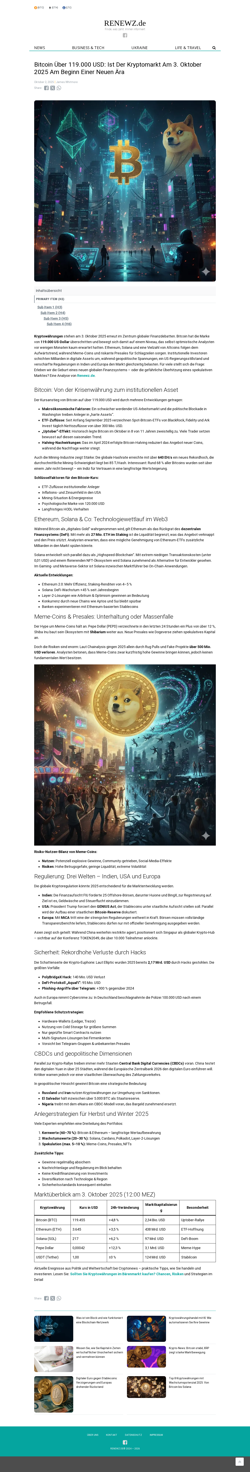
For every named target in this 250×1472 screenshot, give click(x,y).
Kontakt (111, 1435)
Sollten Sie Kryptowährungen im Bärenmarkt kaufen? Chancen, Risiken (127, 1274)
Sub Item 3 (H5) (56, 318)
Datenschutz (133, 1435)
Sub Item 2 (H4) (52, 313)
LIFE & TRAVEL (188, 47)
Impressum (156, 1435)
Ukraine (139, 47)
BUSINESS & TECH (88, 47)
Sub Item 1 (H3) (49, 307)
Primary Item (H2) (50, 299)
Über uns (92, 1435)
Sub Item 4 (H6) (59, 324)
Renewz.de (86, 376)
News (39, 47)
